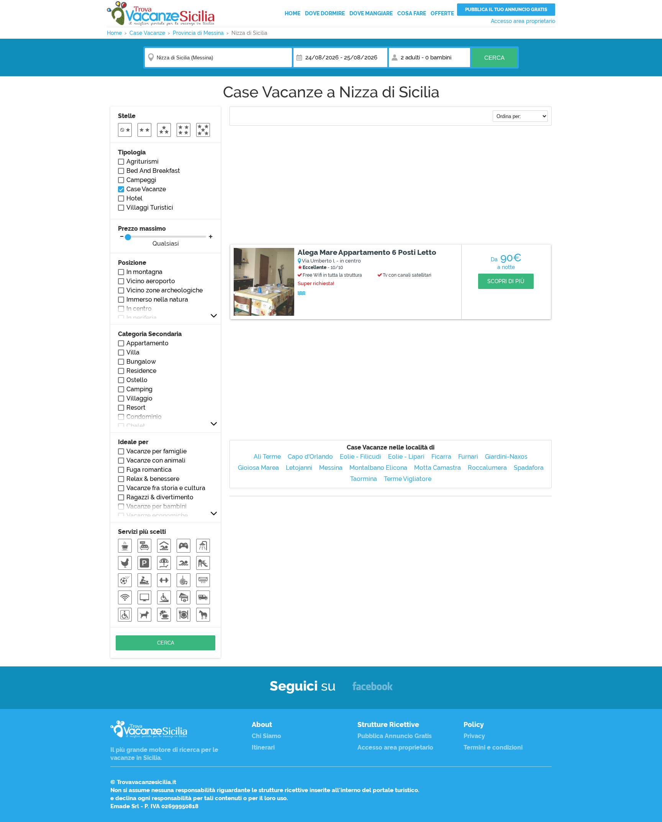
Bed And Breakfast (153, 170)
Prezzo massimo (148, 236)
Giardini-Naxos (506, 456)
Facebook (372, 689)
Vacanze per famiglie (156, 451)
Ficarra (441, 456)
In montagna (144, 272)
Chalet (135, 426)
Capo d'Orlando (310, 456)
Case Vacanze (146, 189)
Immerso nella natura (157, 299)
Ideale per (133, 442)
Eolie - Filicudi (360, 456)
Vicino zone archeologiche (164, 290)
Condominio (144, 416)
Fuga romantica (149, 469)
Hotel (134, 198)
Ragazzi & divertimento (159, 497)
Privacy (474, 736)
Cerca (494, 57)
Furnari (468, 456)
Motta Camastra (437, 467)
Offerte (442, 13)
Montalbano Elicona (378, 467)
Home (292, 13)
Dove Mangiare (371, 13)
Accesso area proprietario (523, 21)
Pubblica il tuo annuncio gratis (506, 9)
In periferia (141, 318)
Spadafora (529, 467)
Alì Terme (267, 456)
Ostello (136, 380)
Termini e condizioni (493, 747)
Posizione (132, 262)
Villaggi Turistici (149, 207)
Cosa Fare (411, 13)
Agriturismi (142, 161)
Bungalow (141, 361)
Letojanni (299, 467)
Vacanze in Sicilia (160, 13)
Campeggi (141, 180)
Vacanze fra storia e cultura (165, 488)
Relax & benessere (152, 478)
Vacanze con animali (155, 460)
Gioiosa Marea (258, 467)
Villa (132, 352)
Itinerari (263, 747)
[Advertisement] (390, 186)
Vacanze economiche (157, 515)
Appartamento (147, 343)
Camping (139, 389)
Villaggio (139, 398)
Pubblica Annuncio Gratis (394, 736)
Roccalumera (487, 467)
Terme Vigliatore (407, 478)
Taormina (363, 478)
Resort (136, 407)
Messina (330, 467)
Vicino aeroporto (150, 281)
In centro (139, 308)
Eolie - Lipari (406, 456)
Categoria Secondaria (150, 334)
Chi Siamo (266, 736)
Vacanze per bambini (156, 506)
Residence (141, 370)
